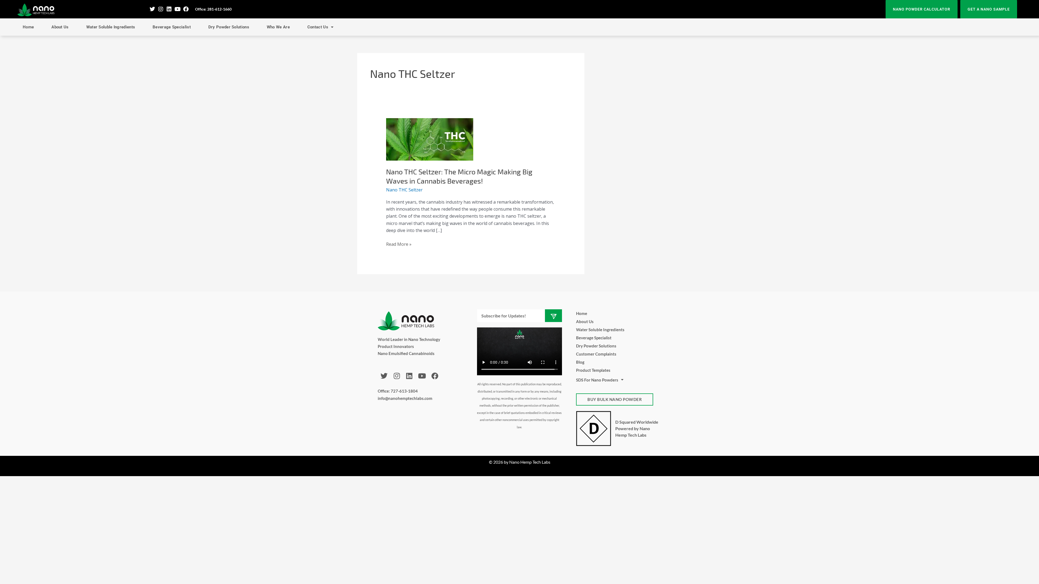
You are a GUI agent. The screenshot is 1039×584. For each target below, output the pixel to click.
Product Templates (593, 370)
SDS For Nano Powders (597, 379)
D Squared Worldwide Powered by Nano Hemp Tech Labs (636, 428)
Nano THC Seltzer (404, 190)
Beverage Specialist (172, 27)
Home (28, 27)
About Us (59, 27)
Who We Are (278, 27)
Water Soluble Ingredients (110, 27)
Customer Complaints (596, 353)
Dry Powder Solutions (228, 27)
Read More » (399, 244)
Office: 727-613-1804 (398, 391)
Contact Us (317, 27)
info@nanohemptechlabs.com (405, 398)
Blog (580, 362)
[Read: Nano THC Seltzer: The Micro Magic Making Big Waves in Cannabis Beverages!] (429, 139)
